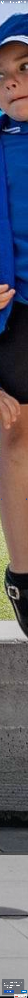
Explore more (8, 991)
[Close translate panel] (25, 995)
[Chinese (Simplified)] (16, 996)
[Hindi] (19, 996)
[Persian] (22, 996)
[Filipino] (25, 996)
